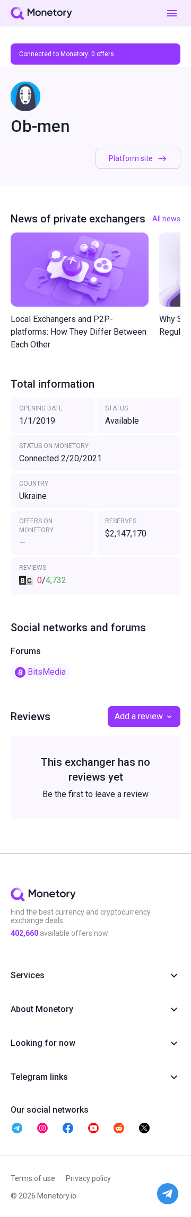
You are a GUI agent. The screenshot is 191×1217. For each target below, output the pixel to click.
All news (166, 218)
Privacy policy (88, 1178)
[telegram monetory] (17, 1128)
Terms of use (33, 1178)
